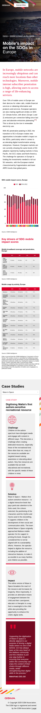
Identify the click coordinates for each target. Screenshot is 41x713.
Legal (34, 708)
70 (35, 120)
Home (5, 36)
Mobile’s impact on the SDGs (22, 36)
